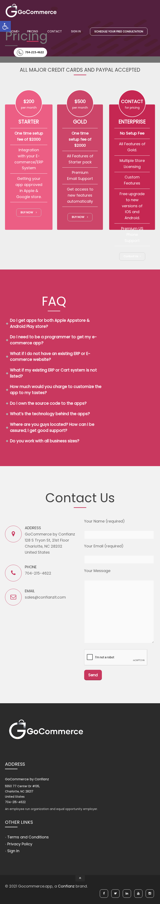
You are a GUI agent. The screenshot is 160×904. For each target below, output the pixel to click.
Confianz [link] (66, 886)
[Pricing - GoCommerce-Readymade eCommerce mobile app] (31, 10)
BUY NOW (28, 212)
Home (14, 31)
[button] (5, 26)
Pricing (32, 31)
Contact (54, 31)
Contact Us (131, 256)
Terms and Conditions (28, 836)
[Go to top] (80, 878)
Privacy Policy (19, 844)
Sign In (76, 31)
